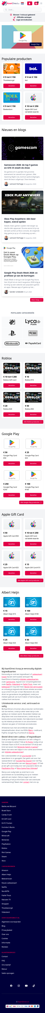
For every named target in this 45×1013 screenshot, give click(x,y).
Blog (3, 926)
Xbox (4, 861)
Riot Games (6, 852)
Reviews (5, 947)
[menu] (41, 3)
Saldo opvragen (8, 973)
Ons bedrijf (6, 965)
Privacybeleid (7, 930)
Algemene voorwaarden (11, 922)
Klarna (31, 733)
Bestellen (11, 86)
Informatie (6, 943)
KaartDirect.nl (23, 1002)
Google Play (6, 831)
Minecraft (5, 835)
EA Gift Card (6, 819)
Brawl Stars (6, 810)
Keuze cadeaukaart (9, 883)
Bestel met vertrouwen (33, 687)
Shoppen (5, 904)
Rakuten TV (6, 899)
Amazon (5, 870)
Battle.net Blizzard (9, 806)
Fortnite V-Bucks (8, 827)
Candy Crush (7, 815)
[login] (29, 3)
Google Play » (35, 44)
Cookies (5, 938)
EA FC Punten (7, 823)
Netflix (4, 887)
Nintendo (5, 840)
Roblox (4, 848)
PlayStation (6, 844)
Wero (30, 730)
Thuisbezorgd (7, 908)
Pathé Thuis (6, 895)
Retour (4, 969)
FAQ (3, 960)
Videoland (6, 912)
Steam (4, 856)
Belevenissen (7, 879)
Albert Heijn (6, 874)
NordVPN (5, 891)
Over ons (5, 934)
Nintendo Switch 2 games (27, 747)
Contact (5, 956)
